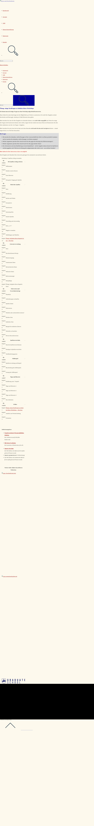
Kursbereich (5, 70)
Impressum (5, 79)
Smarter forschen (9, 448)
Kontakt (4, 81)
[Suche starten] (24, 100)
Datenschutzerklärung (7, 77)
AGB (4, 75)
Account (4, 72)
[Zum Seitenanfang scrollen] (10, 730)
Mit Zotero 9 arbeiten (10, 443)
